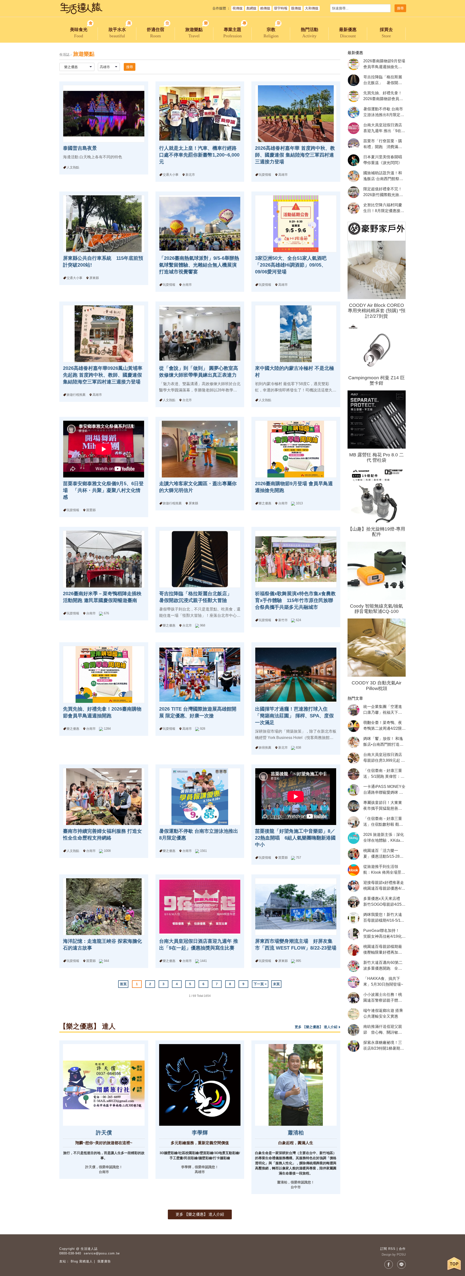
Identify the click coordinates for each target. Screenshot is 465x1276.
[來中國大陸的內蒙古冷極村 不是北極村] (295, 333)
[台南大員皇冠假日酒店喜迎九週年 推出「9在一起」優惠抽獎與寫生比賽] (199, 906)
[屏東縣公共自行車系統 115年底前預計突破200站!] (103, 223)
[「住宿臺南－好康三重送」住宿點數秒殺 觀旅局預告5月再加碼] (353, 822)
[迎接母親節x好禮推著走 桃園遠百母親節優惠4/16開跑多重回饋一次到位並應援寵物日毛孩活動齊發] (353, 886)
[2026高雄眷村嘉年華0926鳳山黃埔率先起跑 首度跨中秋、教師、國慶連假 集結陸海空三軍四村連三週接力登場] (103, 333)
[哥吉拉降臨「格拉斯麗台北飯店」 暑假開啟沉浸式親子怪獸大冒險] (199, 559)
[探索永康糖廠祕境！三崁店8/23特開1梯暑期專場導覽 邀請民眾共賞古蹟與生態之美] (353, 1046)
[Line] (401, 1264)
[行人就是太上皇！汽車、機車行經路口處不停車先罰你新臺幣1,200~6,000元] (199, 113)
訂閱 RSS (387, 1249)
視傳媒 (237, 8)
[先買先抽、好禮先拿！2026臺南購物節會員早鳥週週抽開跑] (103, 674)
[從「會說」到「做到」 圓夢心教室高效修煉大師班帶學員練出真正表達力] (199, 333)
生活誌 (64, 54)
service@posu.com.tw (102, 1253)
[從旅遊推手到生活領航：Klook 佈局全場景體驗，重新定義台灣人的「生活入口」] (353, 870)
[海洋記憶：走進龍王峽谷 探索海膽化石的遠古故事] (103, 906)
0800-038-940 (70, 1253)
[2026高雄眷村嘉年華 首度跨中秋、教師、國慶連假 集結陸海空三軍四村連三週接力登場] (295, 113)
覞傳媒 (296, 8)
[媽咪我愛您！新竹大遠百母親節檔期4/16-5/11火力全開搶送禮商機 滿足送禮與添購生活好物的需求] (353, 918)
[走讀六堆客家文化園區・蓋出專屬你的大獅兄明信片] (199, 449)
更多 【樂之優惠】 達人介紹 (200, 1214)
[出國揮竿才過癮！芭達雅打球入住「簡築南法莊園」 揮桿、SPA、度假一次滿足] (295, 674)
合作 (402, 1249)
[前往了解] (103, 1084)
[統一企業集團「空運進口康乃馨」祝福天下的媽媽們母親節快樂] (353, 710)
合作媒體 (219, 8)
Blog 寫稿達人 (82, 1261)
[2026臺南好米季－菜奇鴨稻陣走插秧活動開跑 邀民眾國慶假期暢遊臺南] (103, 559)
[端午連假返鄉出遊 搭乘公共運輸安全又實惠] (353, 1014)
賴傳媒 (265, 8)
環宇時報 (280, 8)
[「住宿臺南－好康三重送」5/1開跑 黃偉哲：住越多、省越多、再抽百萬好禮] (353, 774)
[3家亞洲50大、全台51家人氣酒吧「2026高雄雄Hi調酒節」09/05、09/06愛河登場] (295, 223)
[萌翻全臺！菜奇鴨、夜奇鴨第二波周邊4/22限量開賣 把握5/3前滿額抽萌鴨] (353, 726)
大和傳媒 (311, 8)
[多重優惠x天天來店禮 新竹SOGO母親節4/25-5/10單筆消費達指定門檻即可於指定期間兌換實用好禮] (353, 902)
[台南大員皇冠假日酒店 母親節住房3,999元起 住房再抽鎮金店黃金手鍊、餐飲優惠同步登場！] (353, 758)
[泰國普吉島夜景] (103, 113)
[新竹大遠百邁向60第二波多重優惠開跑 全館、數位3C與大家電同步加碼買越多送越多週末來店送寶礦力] (353, 966)
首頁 (123, 984)
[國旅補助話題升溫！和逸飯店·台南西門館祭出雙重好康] (353, 176)
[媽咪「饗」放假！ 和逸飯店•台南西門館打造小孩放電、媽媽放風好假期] (353, 742)
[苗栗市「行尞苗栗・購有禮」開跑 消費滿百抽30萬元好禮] (353, 144)
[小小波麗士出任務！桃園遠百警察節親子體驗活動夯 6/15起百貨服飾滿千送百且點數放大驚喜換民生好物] (353, 998)
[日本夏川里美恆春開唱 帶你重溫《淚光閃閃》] (353, 160)
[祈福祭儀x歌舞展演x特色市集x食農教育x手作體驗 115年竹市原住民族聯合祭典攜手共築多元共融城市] (295, 559)
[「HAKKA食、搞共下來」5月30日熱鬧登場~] (353, 982)
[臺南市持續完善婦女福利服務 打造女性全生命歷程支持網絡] (103, 796)
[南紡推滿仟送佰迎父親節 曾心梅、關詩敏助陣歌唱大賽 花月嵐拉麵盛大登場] (353, 1030)
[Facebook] (388, 1264)
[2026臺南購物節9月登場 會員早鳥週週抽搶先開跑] (295, 449)
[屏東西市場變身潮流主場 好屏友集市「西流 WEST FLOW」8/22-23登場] (295, 906)
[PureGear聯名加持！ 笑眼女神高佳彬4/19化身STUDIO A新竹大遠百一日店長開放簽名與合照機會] (353, 934)
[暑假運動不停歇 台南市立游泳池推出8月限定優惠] (199, 796)
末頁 (276, 984)
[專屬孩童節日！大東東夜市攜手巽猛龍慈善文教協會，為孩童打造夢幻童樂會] (353, 806)
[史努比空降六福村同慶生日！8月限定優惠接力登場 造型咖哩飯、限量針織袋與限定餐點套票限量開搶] (353, 208)
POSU (401, 1254)
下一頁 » (260, 984)
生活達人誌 (89, 1249)
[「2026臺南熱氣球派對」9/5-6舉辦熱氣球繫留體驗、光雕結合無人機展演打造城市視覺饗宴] (199, 223)
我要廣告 (104, 1261)
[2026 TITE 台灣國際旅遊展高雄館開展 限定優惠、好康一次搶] (199, 674)
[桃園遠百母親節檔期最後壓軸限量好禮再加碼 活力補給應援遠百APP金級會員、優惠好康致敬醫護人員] (353, 950)
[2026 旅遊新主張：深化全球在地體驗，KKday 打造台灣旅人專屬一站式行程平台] (353, 838)
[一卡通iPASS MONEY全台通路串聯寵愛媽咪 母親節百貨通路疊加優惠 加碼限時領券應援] (353, 790)
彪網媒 (251, 8)
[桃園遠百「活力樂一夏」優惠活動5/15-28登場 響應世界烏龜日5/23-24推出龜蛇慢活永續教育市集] (353, 854)
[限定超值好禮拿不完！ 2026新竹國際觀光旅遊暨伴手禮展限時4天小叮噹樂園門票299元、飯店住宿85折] (353, 192)
